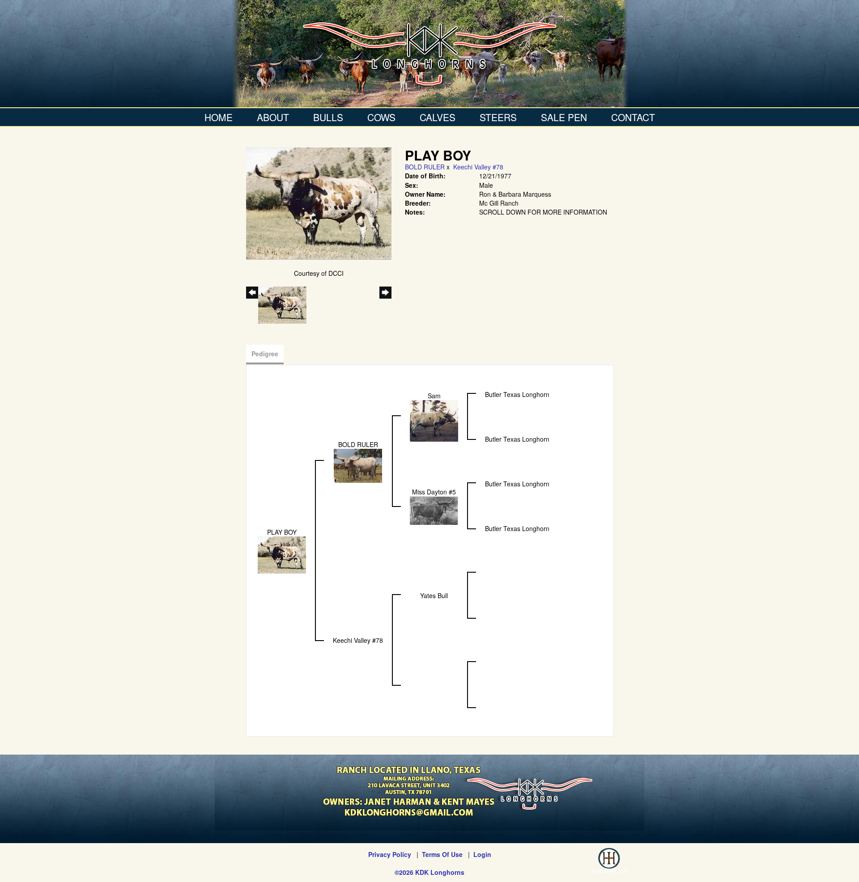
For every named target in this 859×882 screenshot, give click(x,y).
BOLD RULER (425, 166)
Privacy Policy (389, 854)
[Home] (430, 53)
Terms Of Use (442, 854)
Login (482, 854)
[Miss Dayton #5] (434, 509)
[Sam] (434, 420)
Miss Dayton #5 (434, 491)
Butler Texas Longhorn (517, 394)
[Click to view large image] (318, 202)
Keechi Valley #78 (478, 166)
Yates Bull (434, 595)
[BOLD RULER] (358, 464)
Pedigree (264, 353)
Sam (434, 395)
